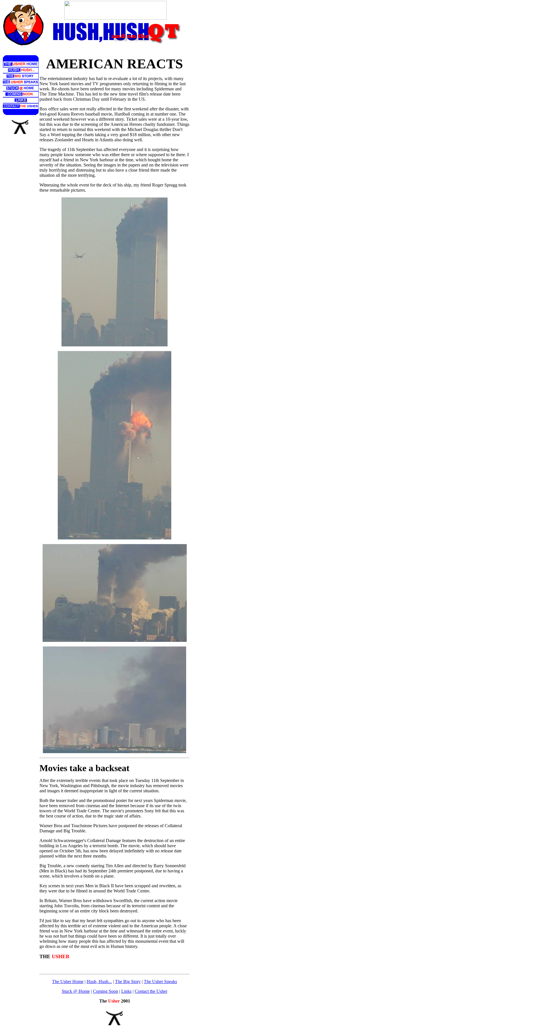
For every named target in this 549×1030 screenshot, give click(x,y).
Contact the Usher (151, 991)
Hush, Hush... (99, 981)
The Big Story (128, 981)
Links (126, 991)
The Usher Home (67, 981)
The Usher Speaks (160, 981)
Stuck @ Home (76, 991)
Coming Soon (105, 991)
